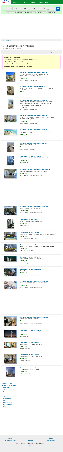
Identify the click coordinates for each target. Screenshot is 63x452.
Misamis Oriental (7, 402)
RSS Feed (30, 446)
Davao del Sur (7, 398)
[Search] (58, 9)
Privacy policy (50, 438)
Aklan (4, 389)
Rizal (4, 406)
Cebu (4, 396)
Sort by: (50, 52)
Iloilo (4, 400)
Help (30, 438)
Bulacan (5, 392)
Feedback (30, 440)
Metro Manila (6, 387)
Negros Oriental (7, 404)
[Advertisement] (31, 26)
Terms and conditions (10, 440)
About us (10, 438)
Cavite (5, 394)
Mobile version (51, 440)
